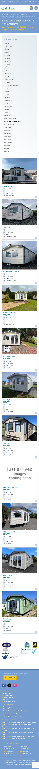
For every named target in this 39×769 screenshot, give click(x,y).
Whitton (7, 148)
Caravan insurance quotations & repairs (15, 711)
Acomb (6, 43)
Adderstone (8, 46)
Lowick (6, 109)
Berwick (7, 70)
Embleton (7, 97)
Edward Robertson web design (23, 764)
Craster (6, 88)
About (3, 1)
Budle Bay (7, 73)
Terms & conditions (9, 697)
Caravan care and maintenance (12, 715)
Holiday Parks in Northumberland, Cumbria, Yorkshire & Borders (16, 15)
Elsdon (6, 94)
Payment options (8, 707)
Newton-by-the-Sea (10, 118)
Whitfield (7, 145)
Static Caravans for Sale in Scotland (14, 738)
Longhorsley (8, 106)
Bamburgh (7, 61)
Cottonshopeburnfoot (11, 85)
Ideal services (7, 704)
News (13, 1)
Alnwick (6, 52)
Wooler (6, 151)
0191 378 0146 (27, 1)
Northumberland (9, 124)
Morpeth (7, 115)
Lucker (6, 112)
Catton (6, 76)
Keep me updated (10, 677)
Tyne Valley (7, 136)
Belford (6, 67)
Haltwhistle (8, 100)
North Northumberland (12, 121)
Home (4, 14)
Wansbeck (7, 139)
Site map (5, 699)
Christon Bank (9, 79)
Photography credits (9, 701)
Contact (9, 1)
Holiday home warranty (10, 713)
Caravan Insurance (8, 709)
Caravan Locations (9, 720)
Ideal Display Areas (11, 743)
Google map (9, 752)
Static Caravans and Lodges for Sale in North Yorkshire (19, 736)
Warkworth (8, 142)
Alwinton (7, 55)
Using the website (8, 691)
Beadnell (7, 64)
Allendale (7, 49)
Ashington (7, 58)
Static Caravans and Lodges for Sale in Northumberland (19, 722)
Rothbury (7, 130)
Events (18, 1)
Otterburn (7, 127)
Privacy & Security (8, 695)
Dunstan (7, 91)
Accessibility (7, 693)
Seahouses (7, 133)
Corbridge (7, 82)
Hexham (6, 103)
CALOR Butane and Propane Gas (12, 717)
